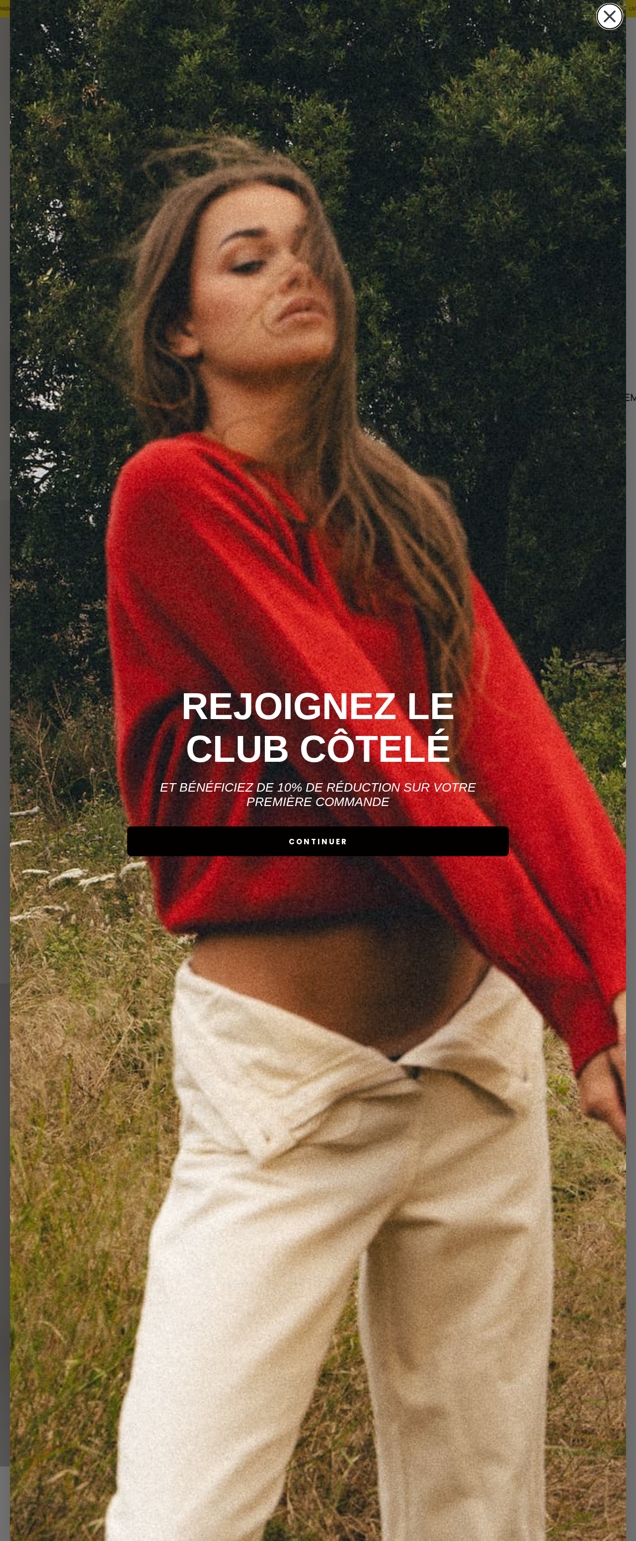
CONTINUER (318, 841)
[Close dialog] (609, 16)
